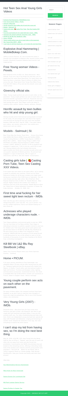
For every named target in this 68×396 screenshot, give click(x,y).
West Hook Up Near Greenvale (13, 370)
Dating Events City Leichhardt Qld (14, 376)
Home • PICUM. (7, 38)
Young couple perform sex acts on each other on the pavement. (21, 40)
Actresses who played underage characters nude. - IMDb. (19, 34)
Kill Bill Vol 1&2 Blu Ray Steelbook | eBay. (14, 36)
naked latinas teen (54, 29)
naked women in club (55, 41)
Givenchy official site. (9, 23)
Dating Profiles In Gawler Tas (12, 388)
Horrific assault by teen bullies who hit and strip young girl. (19, 25)
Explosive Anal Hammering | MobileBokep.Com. (16, 20)
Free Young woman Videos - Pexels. (13, 21)
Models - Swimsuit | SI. (9, 27)
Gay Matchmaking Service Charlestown (16, 364)
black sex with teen (54, 53)
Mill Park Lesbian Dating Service (13, 382)
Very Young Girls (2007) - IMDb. (12, 42)
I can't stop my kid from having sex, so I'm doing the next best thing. (22, 44)
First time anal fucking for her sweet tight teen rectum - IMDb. (20, 32)
